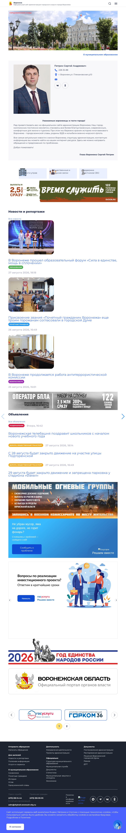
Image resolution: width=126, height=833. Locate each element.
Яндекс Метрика (57, 812)
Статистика (51, 773)
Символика (13, 773)
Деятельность (52, 747)
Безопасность (16, 382)
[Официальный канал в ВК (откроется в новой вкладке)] (107, 799)
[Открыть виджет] (117, 824)
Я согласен (15, 827)
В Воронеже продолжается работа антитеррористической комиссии (57, 376)
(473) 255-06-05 (36, 798)
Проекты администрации (58, 753)
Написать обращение (18, 750)
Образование (15, 267)
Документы (51, 769)
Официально (52, 758)
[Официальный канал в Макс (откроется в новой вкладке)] (93, 799)
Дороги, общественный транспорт (26, 445)
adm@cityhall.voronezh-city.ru (22, 805)
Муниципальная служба (57, 766)
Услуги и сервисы (16, 764)
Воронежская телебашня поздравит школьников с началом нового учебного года (58, 435)
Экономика (51, 781)
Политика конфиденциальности (70, 799)
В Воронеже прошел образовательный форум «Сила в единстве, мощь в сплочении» (62, 261)
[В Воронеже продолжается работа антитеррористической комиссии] (31, 351)
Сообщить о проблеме (27, 549)
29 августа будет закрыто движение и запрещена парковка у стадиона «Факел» (59, 474)
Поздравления (16, 425)
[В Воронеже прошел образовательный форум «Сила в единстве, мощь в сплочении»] (31, 237)
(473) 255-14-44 (15, 798)
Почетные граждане (18, 324)
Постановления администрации (98, 750)
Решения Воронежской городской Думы (94, 757)
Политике (25, 817)
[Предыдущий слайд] (9, 600)
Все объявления (16, 421)
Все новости (14, 219)
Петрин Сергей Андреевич (70, 66)
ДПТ (86, 764)
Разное (87, 761)
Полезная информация (18, 761)
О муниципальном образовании (100, 54)
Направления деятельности (59, 750)
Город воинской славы (18, 785)
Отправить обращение (19, 747)
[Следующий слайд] (116, 600)
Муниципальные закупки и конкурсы (58, 777)
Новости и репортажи (18, 758)
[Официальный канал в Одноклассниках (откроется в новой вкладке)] (114, 799)
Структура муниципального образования (58, 762)
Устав (10, 782)
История (12, 779)
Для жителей (14, 755)
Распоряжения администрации (98, 753)
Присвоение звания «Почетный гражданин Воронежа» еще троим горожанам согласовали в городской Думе (58, 319)
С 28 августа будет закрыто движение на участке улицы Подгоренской (54, 454)
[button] (123, 416)
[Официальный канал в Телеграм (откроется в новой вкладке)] (100, 799)
